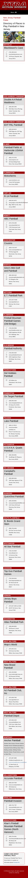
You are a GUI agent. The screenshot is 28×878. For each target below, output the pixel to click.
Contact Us (16, 862)
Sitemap (17, 872)
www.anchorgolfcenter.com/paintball (18, 762)
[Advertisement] (14, 80)
